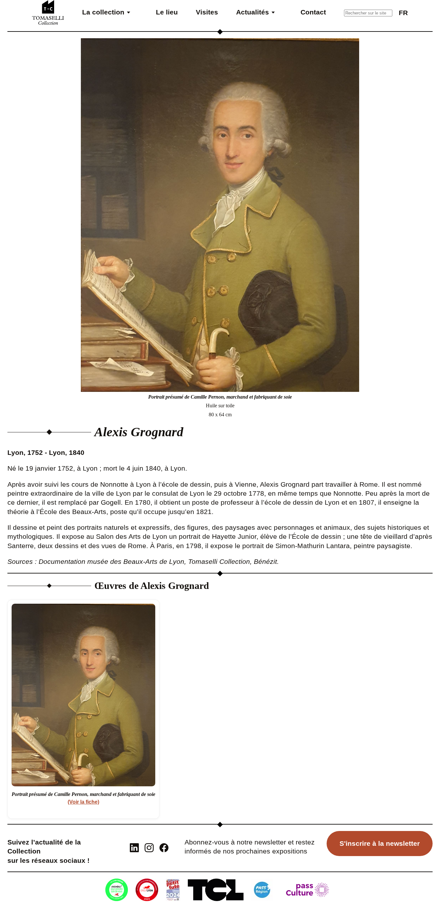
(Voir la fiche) (83, 802)
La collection (103, 12)
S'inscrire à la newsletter (380, 843)
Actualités (252, 12)
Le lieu (167, 12)
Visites (207, 12)
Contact (313, 12)
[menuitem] (403, 12)
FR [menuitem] (403, 12)
